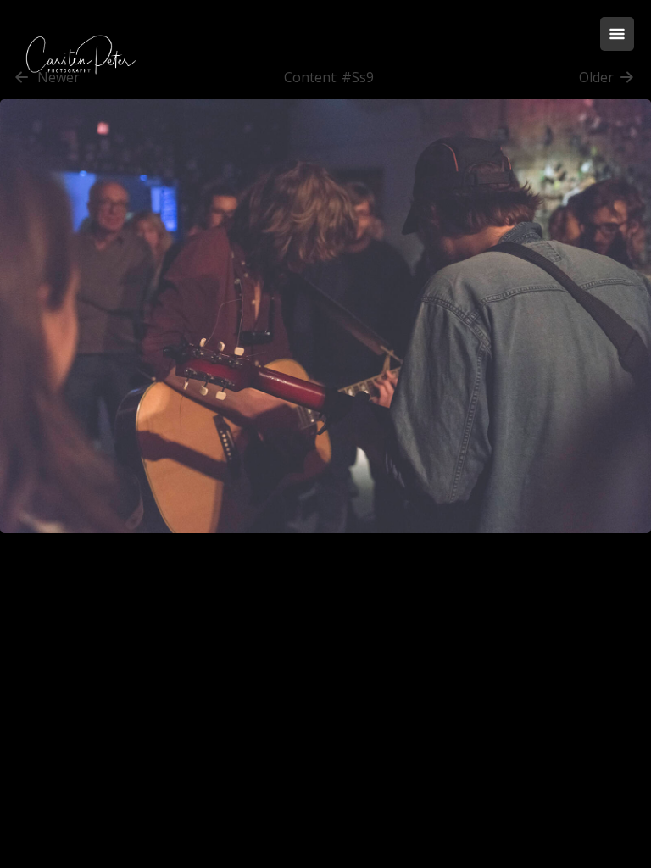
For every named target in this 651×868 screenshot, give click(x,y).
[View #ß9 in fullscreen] (325, 541)
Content (310, 77)
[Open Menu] (617, 34)
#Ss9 (358, 77)
